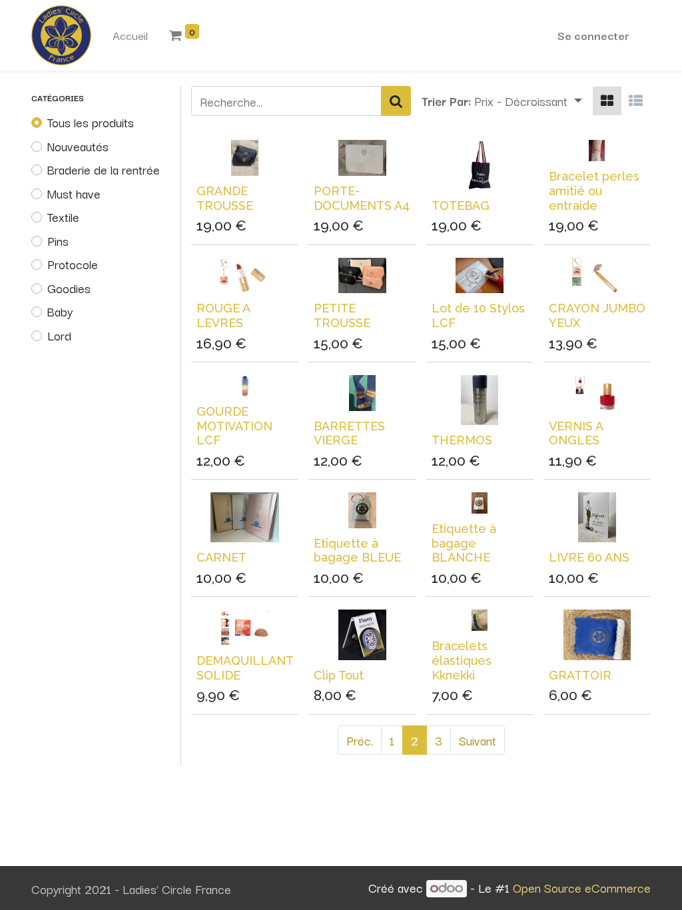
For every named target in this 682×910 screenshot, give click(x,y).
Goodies (69, 287)
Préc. (359, 740)
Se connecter (593, 35)
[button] (528, 101)
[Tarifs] (607, 101)
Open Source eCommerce (582, 887)
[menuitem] (130, 35)
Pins (58, 240)
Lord (59, 335)
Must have (74, 193)
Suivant (477, 740)
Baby (60, 311)
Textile (63, 216)
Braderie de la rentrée (103, 169)
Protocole (72, 263)
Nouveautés (78, 146)
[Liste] (636, 101)
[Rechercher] (396, 101)
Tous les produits (90, 122)
